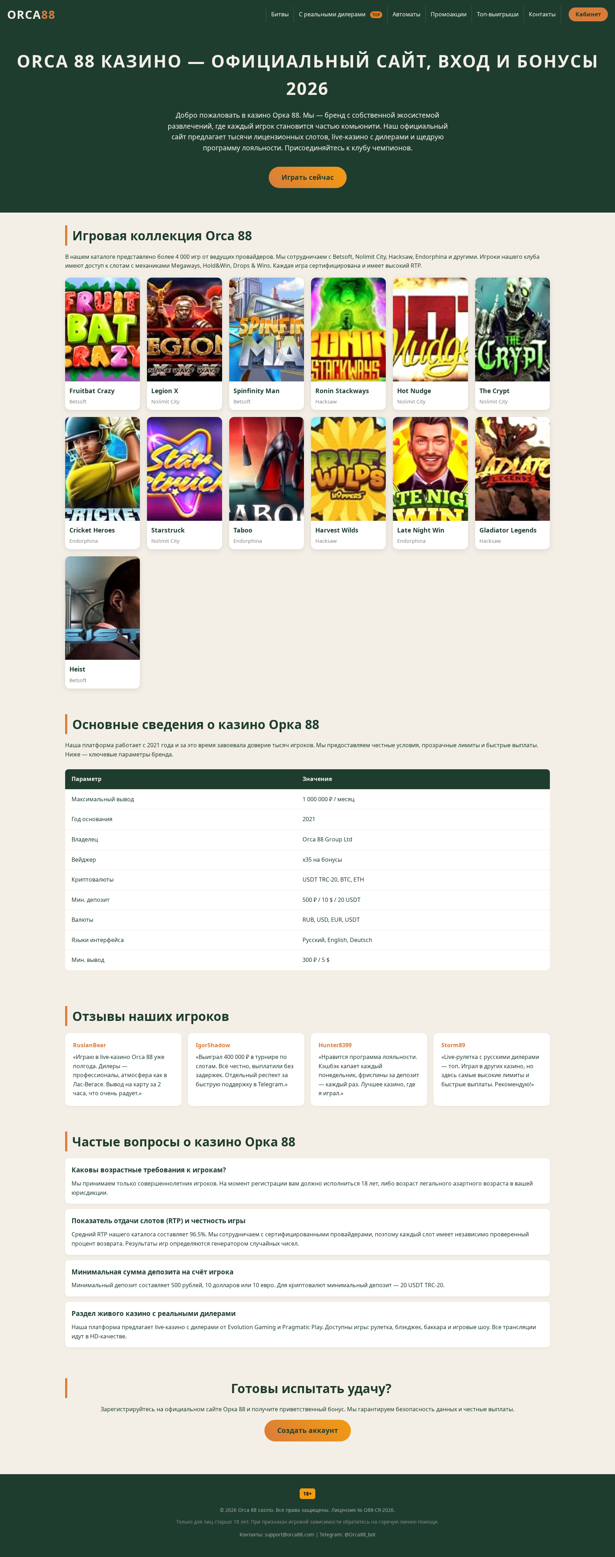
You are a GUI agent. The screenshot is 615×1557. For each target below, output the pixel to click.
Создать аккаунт (307, 1430)
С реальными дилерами (339, 14)
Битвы (280, 14)
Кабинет (588, 14)
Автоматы (406, 14)
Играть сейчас (308, 177)
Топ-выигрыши (498, 14)
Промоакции (449, 14)
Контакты (542, 14)
